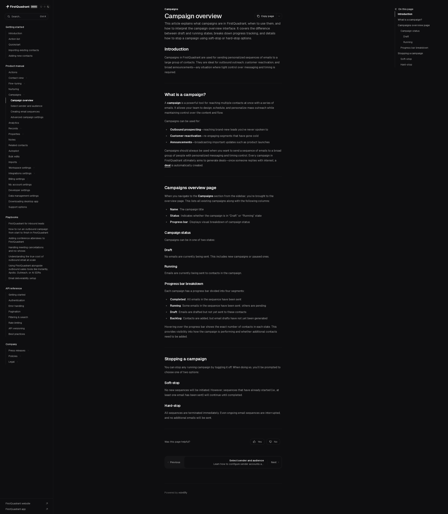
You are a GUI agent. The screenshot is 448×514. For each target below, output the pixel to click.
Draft (406, 36)
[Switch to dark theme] (48, 6)
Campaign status (410, 30)
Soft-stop (406, 59)
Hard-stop (406, 64)
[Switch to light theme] (44, 6)
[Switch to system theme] (41, 6)
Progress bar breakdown (414, 47)
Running (407, 42)
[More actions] (279, 16)
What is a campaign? (410, 19)
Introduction (405, 14)
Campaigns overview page (414, 25)
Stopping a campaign (410, 53)
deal (167, 165)
